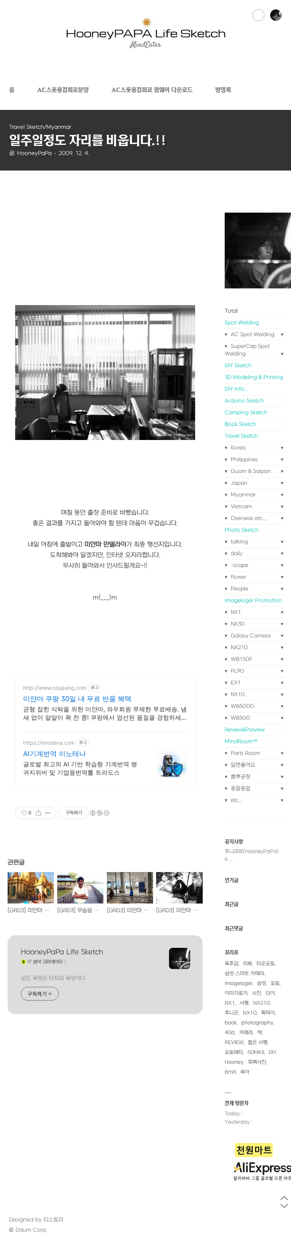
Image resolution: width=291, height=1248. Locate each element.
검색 (258, 15)
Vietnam (240, 506)
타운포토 (266, 963)
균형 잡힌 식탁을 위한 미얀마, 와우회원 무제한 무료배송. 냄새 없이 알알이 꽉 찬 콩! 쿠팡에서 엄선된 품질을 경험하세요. (105, 713)
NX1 (235, 612)
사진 (256, 993)
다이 (270, 993)
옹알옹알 (239, 788)
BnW (230, 1072)
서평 (244, 1003)
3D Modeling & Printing (254, 377)
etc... (235, 800)
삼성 (261, 983)
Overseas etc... (247, 518)
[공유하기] (38, 813)
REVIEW (234, 1042)
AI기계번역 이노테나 (54, 754)
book (231, 1023)
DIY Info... (236, 389)
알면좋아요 (242, 765)
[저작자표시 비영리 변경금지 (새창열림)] (99, 813)
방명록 (223, 90)
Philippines (243, 459)
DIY (272, 1052)
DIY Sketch (238, 365)
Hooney (234, 1062)
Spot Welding (242, 323)
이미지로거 (236, 993)
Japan (238, 483)
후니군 (231, 1013)
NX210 (238, 647)
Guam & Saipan (250, 471)
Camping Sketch (246, 412)
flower (237, 577)
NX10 (237, 694)
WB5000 (241, 706)
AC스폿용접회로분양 (63, 90)
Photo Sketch (242, 530)
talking (238, 542)
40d (230, 1032)
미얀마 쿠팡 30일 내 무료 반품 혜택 (77, 699)
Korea (237, 448)
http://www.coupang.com (54, 687)
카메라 (246, 1032)
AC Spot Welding (251, 334)
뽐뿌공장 (239, 777)
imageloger (238, 983)
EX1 (235, 683)
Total (231, 311)
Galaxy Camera (250, 636)
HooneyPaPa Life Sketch (62, 952)
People (238, 589)
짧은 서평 (258, 1042)
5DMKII (255, 1052)
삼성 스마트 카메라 (244, 973)
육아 (244, 1072)
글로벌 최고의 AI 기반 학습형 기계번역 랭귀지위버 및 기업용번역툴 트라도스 (80, 768)
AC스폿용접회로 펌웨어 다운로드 (151, 90)
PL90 (236, 671)
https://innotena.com (49, 742)
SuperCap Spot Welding (247, 350)
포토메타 (234, 1052)
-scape (238, 565)
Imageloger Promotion (253, 600)
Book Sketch (240, 424)
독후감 (231, 963)
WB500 (239, 718)
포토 (275, 983)
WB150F (241, 659)
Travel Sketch (241, 436)
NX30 (237, 624)
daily (236, 553)
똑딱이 (268, 1013)
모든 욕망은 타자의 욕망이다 (53, 978)
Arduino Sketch (244, 401)
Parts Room (244, 753)
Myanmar (242, 495)
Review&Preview (245, 730)
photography (257, 1023)
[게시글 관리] (48, 813)
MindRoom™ (241, 741)
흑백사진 (257, 1062)
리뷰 (247, 963)
